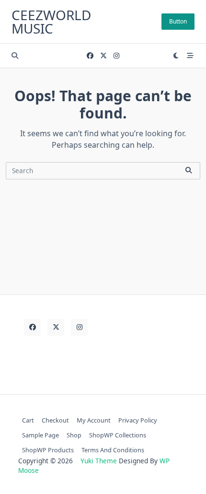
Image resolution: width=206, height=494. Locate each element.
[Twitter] (103, 56)
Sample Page (40, 435)
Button (178, 21)
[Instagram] (116, 56)
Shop (74, 435)
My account (94, 420)
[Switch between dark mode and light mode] (176, 55)
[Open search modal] (14, 55)
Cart (28, 420)
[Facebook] (90, 56)
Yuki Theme (98, 460)
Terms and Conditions (112, 450)
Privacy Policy (137, 420)
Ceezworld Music (51, 21)
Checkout (55, 420)
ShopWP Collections (117, 435)
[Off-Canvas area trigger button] (190, 55)
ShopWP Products (48, 450)
